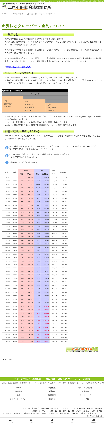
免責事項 (52, 399)
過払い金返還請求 (85, 388)
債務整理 (52, 388)
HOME (18, 388)
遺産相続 (85, 391)
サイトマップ (85, 395)
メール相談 (84, 379)
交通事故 (52, 391)
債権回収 (18, 391)
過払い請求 (8, 360)
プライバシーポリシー (19, 399)
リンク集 (85, 399)
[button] (96, 339)
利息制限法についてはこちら (18, 67)
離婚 (18, 395)
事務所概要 (52, 395)
